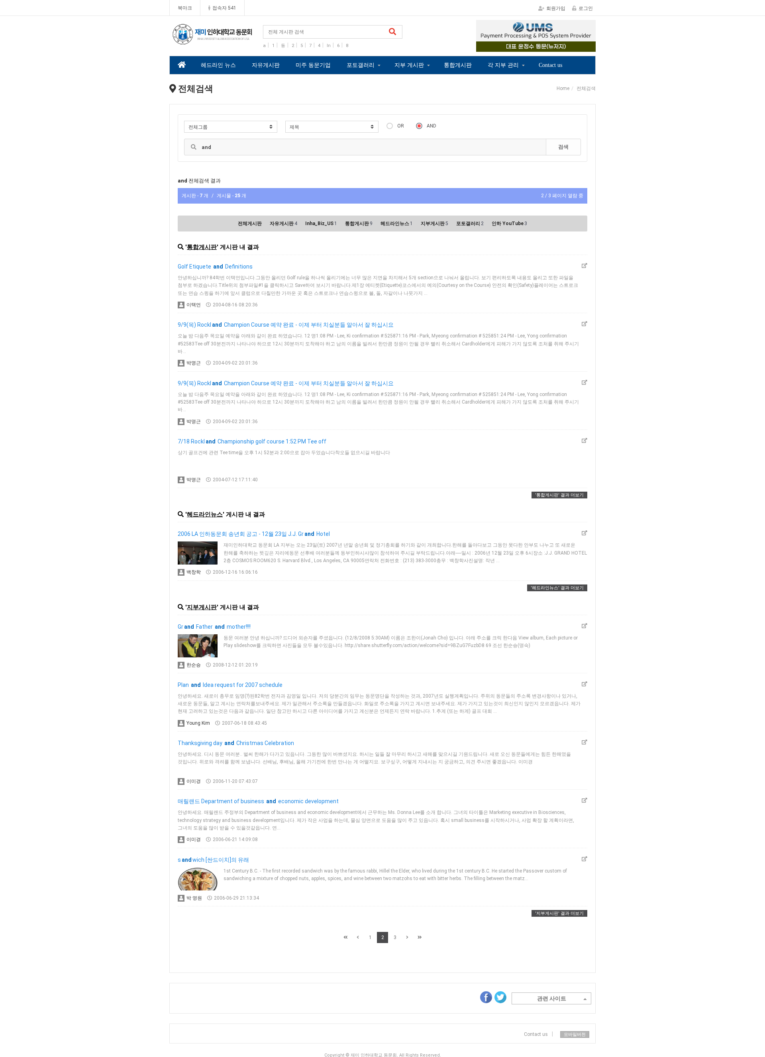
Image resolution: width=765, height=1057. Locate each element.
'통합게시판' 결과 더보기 (559, 495)
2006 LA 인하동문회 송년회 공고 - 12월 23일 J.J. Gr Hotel (254, 534)
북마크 (185, 8)
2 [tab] (530, 46)
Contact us (550, 65)
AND (431, 126)
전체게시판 (250, 223)
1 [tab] (518, 46)
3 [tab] (542, 46)
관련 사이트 (551, 998)
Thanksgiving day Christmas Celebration (236, 743)
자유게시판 (266, 65)
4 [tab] (554, 46)
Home (563, 88)
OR (400, 126)
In (329, 45)
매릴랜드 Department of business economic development (258, 801)
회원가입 (555, 8)
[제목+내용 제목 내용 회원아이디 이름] (332, 127)
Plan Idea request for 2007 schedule (230, 685)
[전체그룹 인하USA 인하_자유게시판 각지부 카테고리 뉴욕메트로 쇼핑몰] (230, 127)
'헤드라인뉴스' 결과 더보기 (557, 587)
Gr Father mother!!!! (214, 627)
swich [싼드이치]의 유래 (213, 860)
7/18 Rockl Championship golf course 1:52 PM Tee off (252, 441)
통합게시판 (458, 65)
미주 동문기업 (313, 65)
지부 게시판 (409, 65)
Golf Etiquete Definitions (215, 266)
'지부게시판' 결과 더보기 (559, 913)
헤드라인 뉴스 (218, 65)
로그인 (586, 8)
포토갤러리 (361, 65)
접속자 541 (224, 8)
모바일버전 (575, 1034)
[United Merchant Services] (536, 36)
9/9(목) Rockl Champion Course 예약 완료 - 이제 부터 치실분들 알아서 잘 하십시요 (286, 325)
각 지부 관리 (503, 65)
